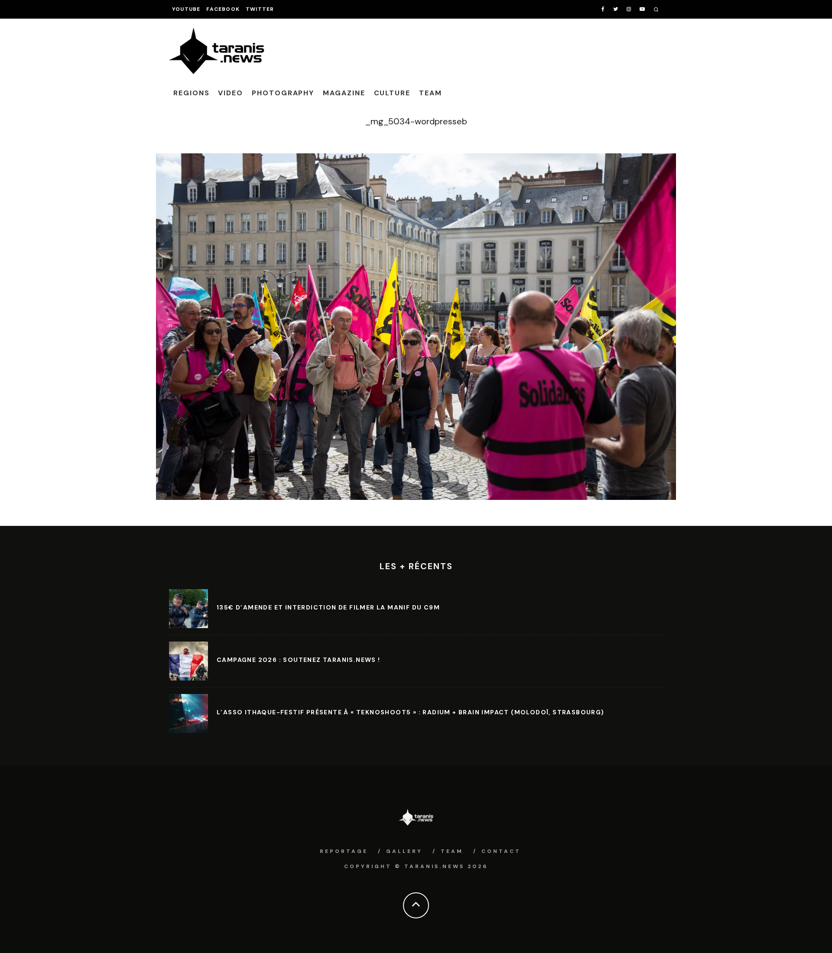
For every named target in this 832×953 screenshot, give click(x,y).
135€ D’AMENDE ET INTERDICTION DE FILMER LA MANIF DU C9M (328, 607)
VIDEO (230, 92)
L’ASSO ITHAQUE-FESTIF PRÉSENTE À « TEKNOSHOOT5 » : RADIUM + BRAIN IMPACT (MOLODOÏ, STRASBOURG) (410, 712)
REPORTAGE (344, 851)
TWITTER (260, 9)
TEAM (430, 92)
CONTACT (501, 851)
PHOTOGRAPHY (283, 92)
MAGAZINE (344, 92)
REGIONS (191, 92)
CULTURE (392, 92)
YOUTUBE (186, 9)
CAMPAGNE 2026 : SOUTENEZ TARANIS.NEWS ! (298, 660)
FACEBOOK (223, 9)
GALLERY (404, 851)
